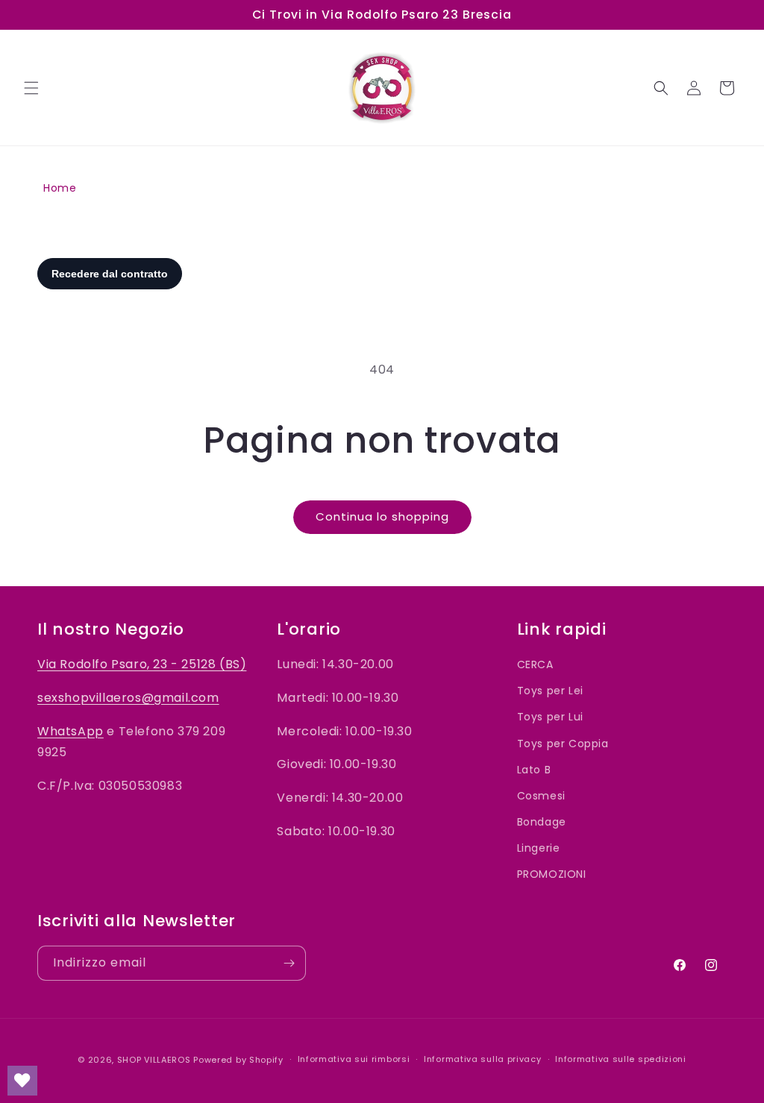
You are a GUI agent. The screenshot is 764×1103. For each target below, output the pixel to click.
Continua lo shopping (382, 516)
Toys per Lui (550, 716)
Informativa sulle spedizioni (620, 1059)
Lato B (534, 769)
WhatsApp (70, 731)
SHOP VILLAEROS (154, 1060)
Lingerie (538, 847)
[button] (31, 88)
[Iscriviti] (288, 963)
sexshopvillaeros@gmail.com (128, 697)
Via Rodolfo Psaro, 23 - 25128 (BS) (141, 664)
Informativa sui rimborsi (354, 1059)
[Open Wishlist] (22, 1081)
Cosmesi (541, 795)
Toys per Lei (550, 690)
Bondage (541, 821)
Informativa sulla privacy (483, 1059)
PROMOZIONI (551, 874)
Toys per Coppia (563, 743)
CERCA (535, 664)
